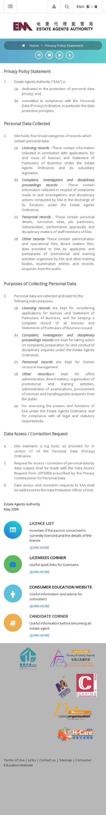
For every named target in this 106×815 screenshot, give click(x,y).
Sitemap (65, 760)
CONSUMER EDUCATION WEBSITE (61, 586)
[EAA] (53, 26)
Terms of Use (14, 760)
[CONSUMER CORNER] (68, 55)
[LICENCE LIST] (37, 55)
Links (32, 760)
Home (34, 45)
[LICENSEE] (48, 55)
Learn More (39, 547)
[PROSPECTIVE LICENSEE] (58, 55)
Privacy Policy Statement (64, 45)
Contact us (47, 760)
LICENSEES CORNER (48, 557)
